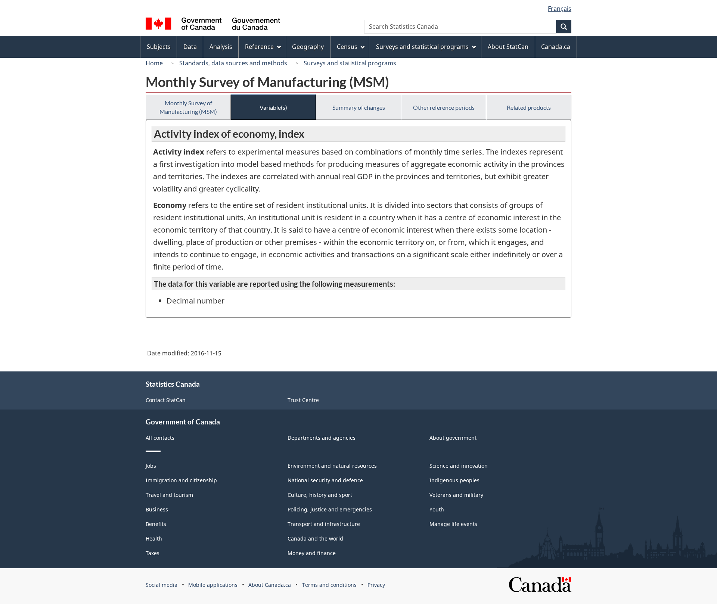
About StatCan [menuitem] (508, 47)
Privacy (376, 584)
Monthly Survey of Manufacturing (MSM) (188, 107)
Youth (436, 509)
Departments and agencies (322, 437)
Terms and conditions (329, 584)
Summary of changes (358, 107)
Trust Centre (303, 400)
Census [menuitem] (347, 47)
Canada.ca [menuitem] (555, 47)
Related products (529, 107)
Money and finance (312, 553)
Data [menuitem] (190, 47)
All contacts (160, 437)
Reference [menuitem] (259, 47)
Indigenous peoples (454, 480)
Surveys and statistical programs (350, 63)
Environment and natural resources (332, 465)
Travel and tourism (169, 494)
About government (453, 437)
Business (157, 509)
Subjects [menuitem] (159, 47)
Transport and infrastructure (324, 523)
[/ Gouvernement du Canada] (213, 25)
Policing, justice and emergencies (330, 509)
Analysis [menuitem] (220, 47)
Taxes (152, 553)
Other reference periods (444, 107)
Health (154, 538)
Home (154, 63)
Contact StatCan (166, 400)
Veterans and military (456, 494)
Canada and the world (315, 538)
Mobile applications (213, 584)
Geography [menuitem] (308, 47)
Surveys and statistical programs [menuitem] (422, 47)
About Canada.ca (269, 584)
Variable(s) (273, 107)
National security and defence (325, 480)
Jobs (151, 465)
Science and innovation (458, 465)
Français (559, 8)
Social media (161, 584)
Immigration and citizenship (181, 480)
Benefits (156, 523)
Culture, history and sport (320, 494)
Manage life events (453, 523)
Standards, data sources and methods (233, 63)
